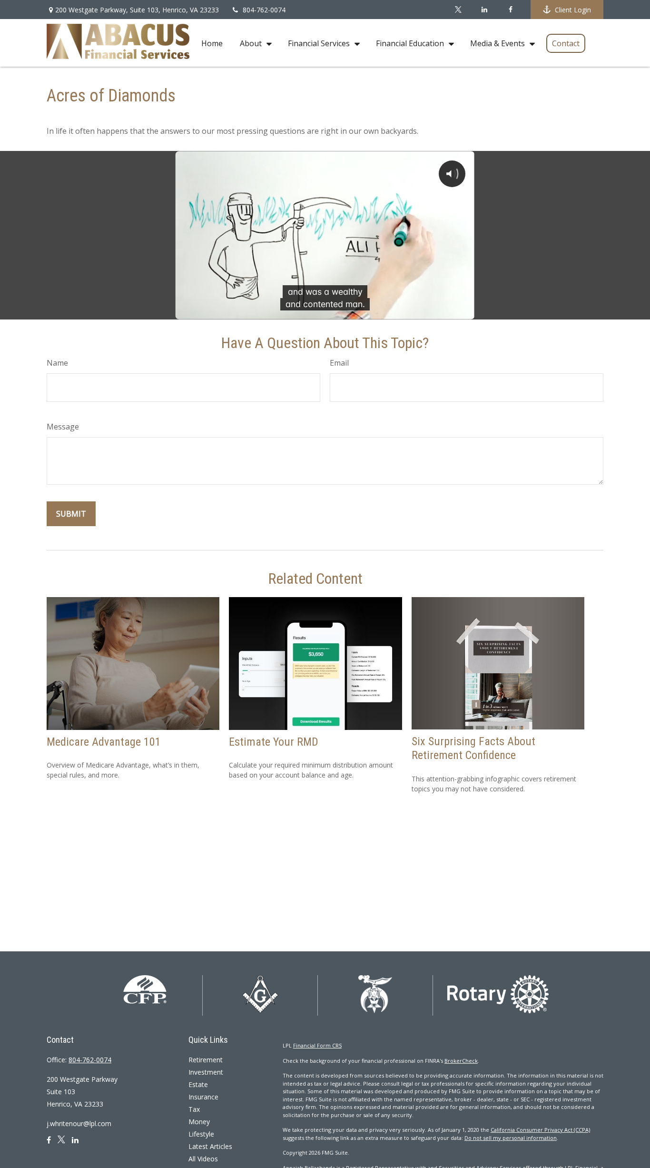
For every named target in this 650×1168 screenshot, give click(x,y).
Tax (194, 1109)
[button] (212, 43)
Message (63, 426)
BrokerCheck (461, 1060)
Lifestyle (201, 1133)
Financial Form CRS (317, 1045)
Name (57, 363)
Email (339, 363)
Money (199, 1121)
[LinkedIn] (484, 9)
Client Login (573, 9)
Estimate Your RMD (273, 742)
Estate (198, 1084)
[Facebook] (510, 9)
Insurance (203, 1096)
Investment (205, 1072)
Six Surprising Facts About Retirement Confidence (473, 748)
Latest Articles (210, 1146)
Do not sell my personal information (510, 1137)
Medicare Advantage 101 (104, 742)
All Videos (203, 1158)
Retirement (205, 1059)
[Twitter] (458, 9)
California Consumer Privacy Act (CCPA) (540, 1129)
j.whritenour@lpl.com (79, 1123)
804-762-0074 (264, 9)
